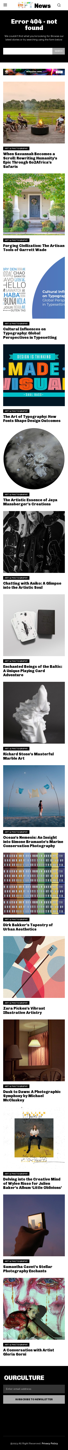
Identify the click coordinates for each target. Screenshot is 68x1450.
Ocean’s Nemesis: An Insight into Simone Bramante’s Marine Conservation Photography (33, 841)
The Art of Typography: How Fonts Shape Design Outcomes (32, 418)
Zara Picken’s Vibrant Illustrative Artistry (24, 1010)
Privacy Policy (50, 1443)
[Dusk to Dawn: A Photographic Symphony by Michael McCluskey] (34, 1050)
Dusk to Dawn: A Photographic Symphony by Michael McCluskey (32, 1095)
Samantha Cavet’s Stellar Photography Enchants (27, 1268)
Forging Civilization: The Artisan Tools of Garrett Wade (34, 247)
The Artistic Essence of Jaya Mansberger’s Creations (30, 502)
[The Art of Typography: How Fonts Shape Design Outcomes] (34, 375)
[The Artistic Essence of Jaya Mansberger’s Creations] (34, 459)
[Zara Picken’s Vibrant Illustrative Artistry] (34, 967)
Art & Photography (16, 148)
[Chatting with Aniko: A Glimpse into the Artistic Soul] (34, 542)
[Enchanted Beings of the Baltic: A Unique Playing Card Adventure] (34, 625)
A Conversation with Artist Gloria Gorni (28, 1352)
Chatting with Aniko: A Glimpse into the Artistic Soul (32, 585)
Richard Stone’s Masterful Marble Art (28, 756)
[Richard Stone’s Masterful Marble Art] (34, 713)
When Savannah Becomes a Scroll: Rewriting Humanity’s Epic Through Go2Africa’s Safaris (30, 160)
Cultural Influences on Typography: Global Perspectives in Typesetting (30, 333)
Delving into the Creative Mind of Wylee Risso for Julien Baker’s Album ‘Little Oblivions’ (32, 1183)
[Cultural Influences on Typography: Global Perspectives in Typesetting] (34, 288)
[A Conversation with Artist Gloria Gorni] (34, 1309)
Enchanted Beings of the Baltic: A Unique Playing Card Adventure (32, 670)
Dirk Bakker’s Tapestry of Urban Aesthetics (28, 927)
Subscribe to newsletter (34, 1399)
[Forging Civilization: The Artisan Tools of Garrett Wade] (34, 204)
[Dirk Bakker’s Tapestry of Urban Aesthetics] (34, 884)
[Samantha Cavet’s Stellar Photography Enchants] (34, 1225)
